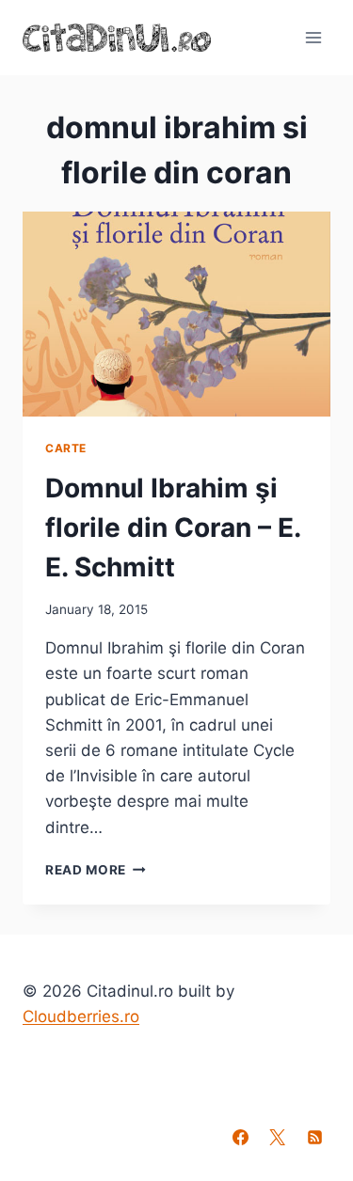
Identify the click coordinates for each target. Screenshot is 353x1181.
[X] (278, 1137)
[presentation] (176, 314)
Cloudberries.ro (81, 1016)
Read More (95, 869)
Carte (66, 448)
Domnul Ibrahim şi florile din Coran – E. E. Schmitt (172, 527)
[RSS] (314, 1137)
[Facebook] (241, 1137)
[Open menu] (313, 37)
